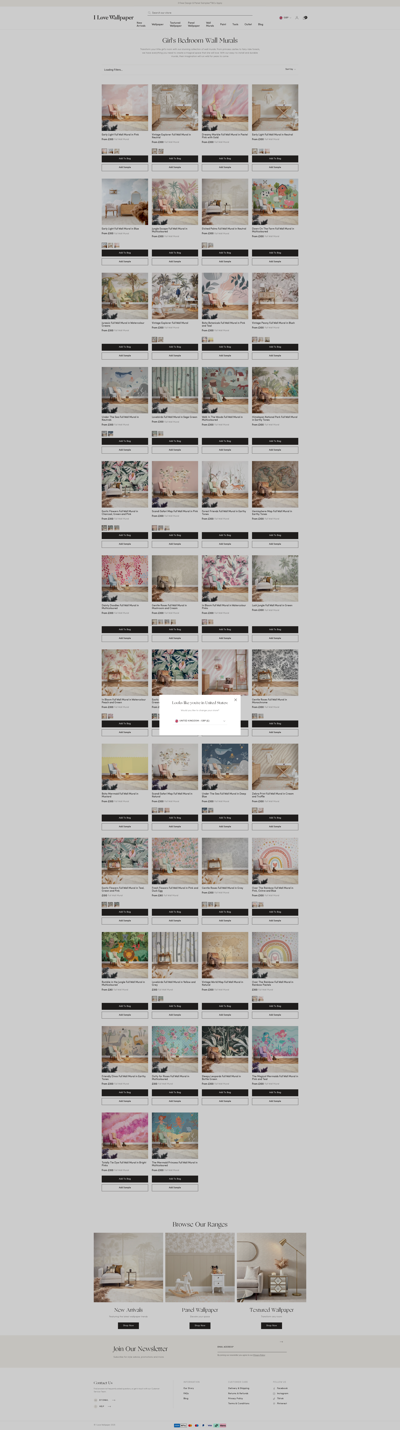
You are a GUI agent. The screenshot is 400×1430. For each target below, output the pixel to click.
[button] (235, 700)
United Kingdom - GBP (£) (194, 721)
